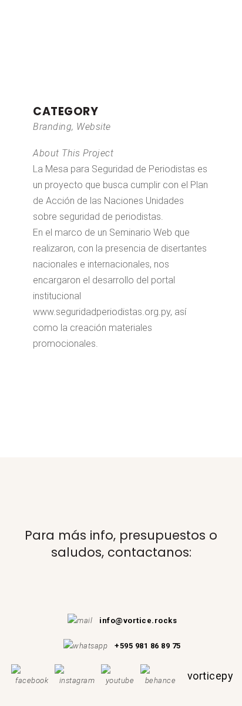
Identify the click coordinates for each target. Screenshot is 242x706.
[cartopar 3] (39, 95)
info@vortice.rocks (138, 620)
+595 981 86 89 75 (148, 645)
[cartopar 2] (36, 95)
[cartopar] (34, 95)
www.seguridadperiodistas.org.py (101, 311)
